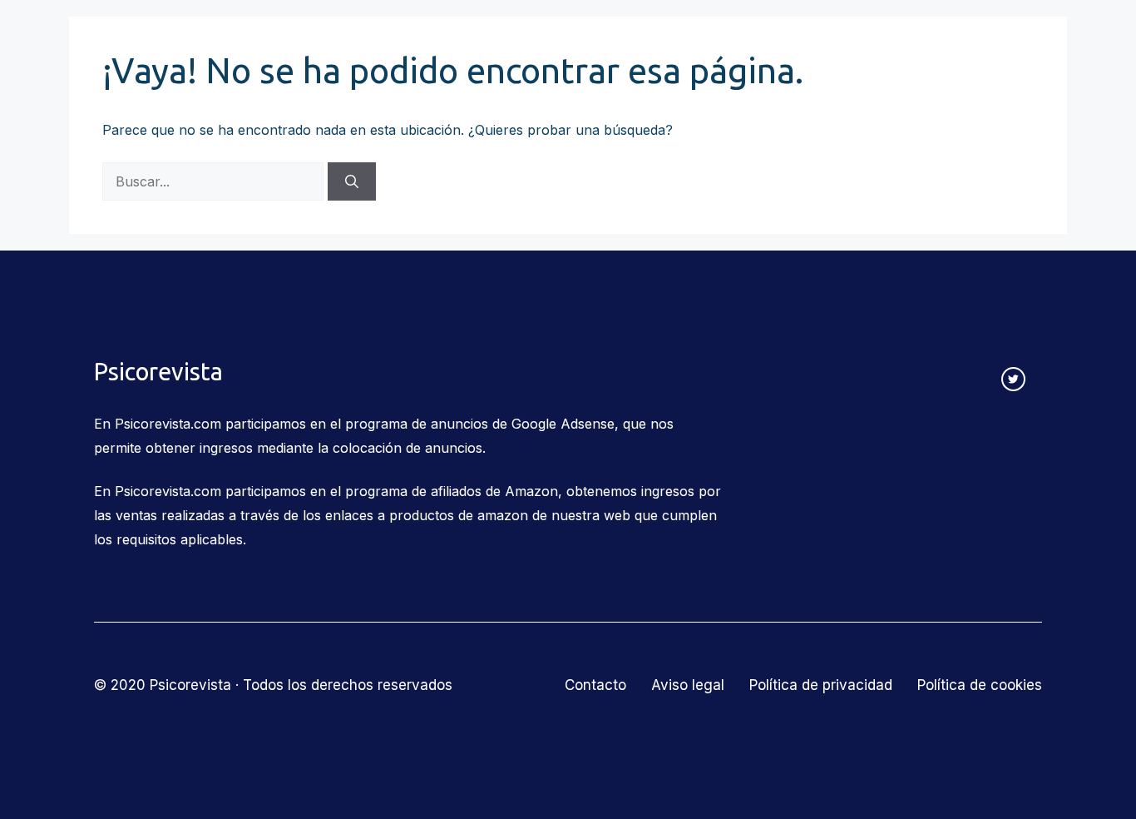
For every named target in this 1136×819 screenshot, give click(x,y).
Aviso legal (687, 685)
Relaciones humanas (464, 43)
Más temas (849, 43)
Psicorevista (145, 43)
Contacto (963, 43)
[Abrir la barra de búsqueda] (1032, 43)
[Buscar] (352, 181)
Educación (607, 43)
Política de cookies (979, 685)
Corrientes (322, 43)
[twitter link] (1013, 379)
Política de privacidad (820, 685)
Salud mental (727, 43)
